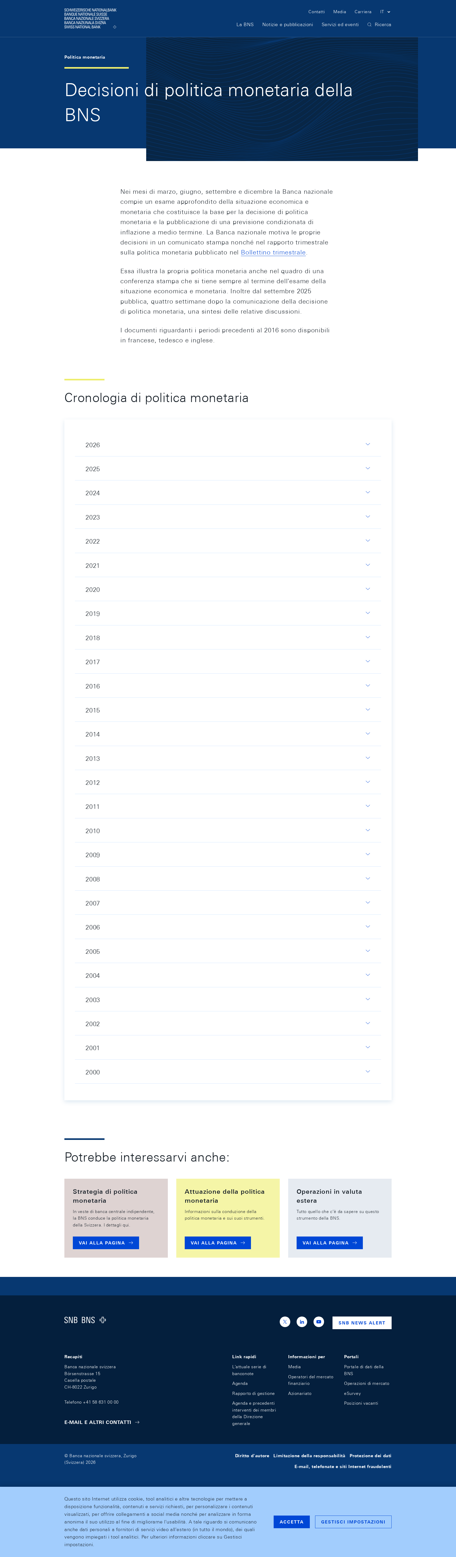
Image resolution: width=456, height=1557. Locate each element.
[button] (386, 12)
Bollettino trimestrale (273, 252)
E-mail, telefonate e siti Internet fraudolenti (343, 1466)
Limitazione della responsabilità (309, 1455)
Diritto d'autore (252, 1455)
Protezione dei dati (371, 1455)
